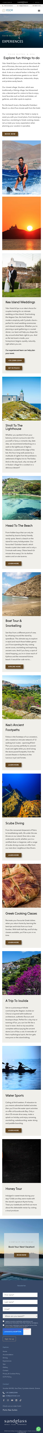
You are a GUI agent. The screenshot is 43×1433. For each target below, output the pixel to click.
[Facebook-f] (4, 1400)
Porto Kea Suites (10, 1410)
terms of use (22, 1327)
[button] (39, 10)
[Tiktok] (21, 1400)
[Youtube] (12, 1400)
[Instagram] (8, 1400)
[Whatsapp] (38, 1429)
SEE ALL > (37, 2)
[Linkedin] (16, 1400)
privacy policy (9, 1327)
